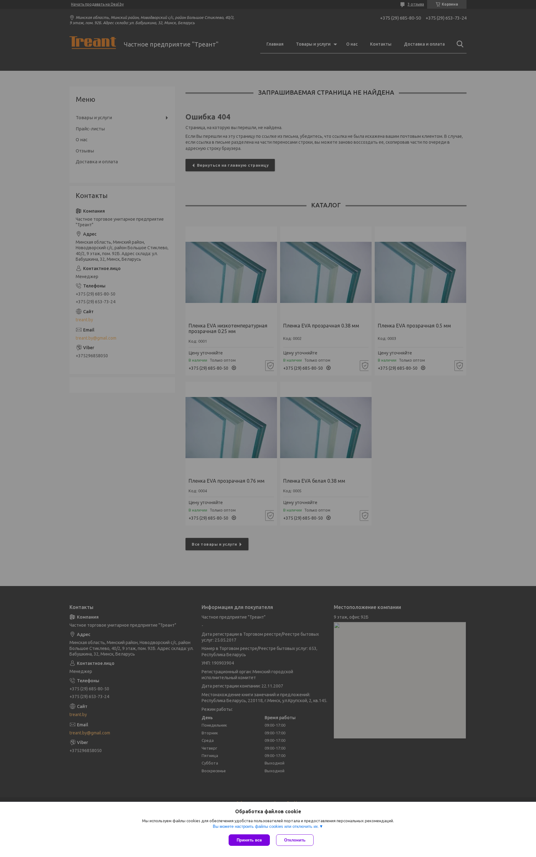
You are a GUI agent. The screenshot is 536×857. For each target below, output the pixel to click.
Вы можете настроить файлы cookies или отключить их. (266, 826)
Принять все (249, 840)
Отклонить (295, 840)
